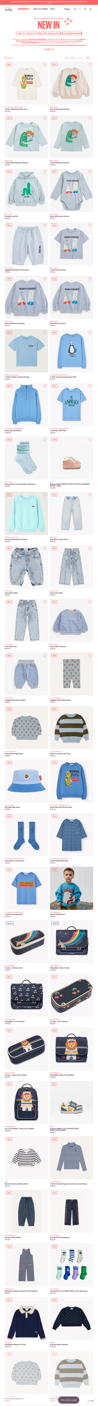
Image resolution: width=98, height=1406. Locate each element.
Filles (20, 33)
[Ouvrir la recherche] (75, 9)
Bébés (40, 33)
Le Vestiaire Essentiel (72, 33)
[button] (49, 49)
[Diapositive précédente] (8, 83)
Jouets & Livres (53, 33)
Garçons (30, 33)
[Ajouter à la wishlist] (44, 64)
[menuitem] (52, 9)
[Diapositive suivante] (44, 83)
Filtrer (10, 58)
